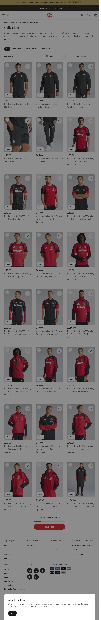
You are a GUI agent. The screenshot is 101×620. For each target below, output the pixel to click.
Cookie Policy (43, 606)
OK (12, 613)
